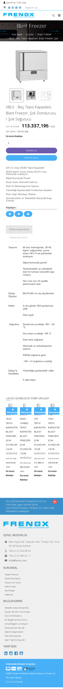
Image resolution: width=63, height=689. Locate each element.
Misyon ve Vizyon (13, 582)
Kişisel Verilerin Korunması (17, 611)
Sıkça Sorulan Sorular (15, 627)
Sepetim (31, 7)
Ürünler (30, 34)
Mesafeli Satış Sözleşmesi (17, 607)
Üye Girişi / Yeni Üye (15, 2)
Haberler (9, 594)
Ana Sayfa (17, 34)
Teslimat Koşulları (13, 635)
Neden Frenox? (12, 574)
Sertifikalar (10, 590)
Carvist (19, 682)
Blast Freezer (44, 34)
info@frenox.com (18, 560)
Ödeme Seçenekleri (14, 631)
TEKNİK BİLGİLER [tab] (18, 237)
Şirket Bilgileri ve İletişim (16, 623)
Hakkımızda (10, 586)
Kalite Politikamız (13, 578)
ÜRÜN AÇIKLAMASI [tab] (19, 229)
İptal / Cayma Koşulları (15, 639)
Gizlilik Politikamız (13, 615)
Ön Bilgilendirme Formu (16, 619)
